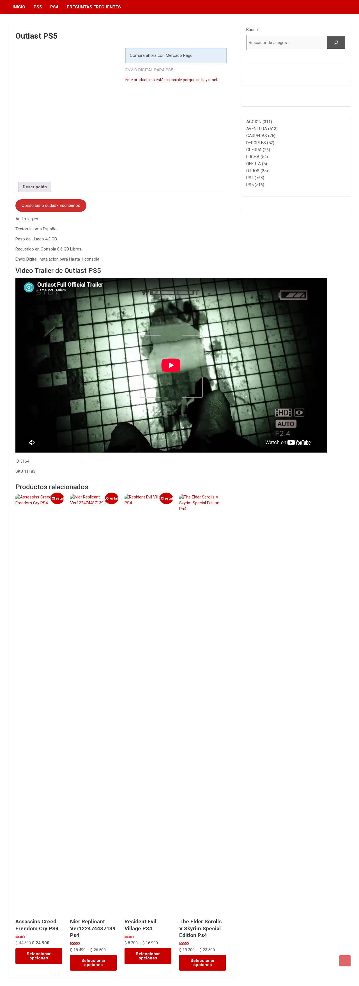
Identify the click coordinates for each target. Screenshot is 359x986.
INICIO (19, 7)
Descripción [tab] (35, 186)
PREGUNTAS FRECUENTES (94, 7)
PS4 (54, 7)
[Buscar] (336, 42)
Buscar (252, 29)
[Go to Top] (345, 960)
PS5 (38, 7)
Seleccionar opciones (39, 956)
